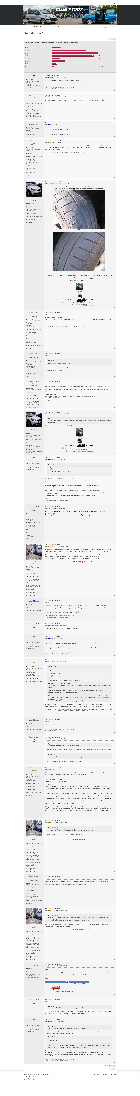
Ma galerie (47, 400)
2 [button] (109, 39)
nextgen (45, 1078)
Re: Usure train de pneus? (53, 95)
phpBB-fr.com (32, 1076)
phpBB (32, 1074)
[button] (115, 39)
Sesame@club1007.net (50, 394)
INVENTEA (40, 1078)
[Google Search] (104, 29)
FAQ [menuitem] (24, 23)
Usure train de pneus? (33, 33)
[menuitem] (27, 1080)
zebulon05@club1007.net (96, 991)
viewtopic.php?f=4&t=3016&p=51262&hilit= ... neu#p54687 (73, 709)
